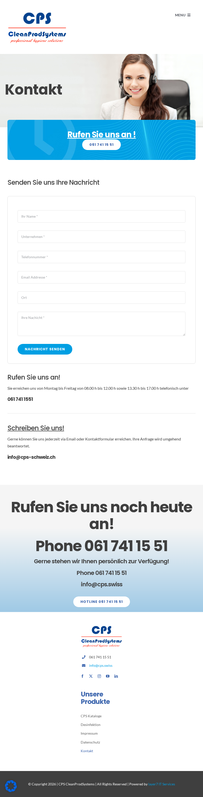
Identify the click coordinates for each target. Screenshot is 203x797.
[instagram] (99, 676)
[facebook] (82, 676)
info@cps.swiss (100, 665)
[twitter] (91, 676)
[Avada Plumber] (37, 11)
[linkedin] (116, 676)
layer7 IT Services (161, 784)
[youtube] (107, 676)
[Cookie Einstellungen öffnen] (11, 790)
